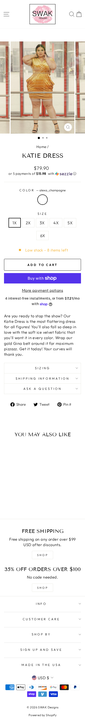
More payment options (42, 290)
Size (42, 214)
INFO (41, 604)
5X (70, 222)
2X (28, 222)
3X (42, 222)
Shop (42, 587)
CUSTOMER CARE (41, 619)
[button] (42, 173)
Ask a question (42, 389)
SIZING (42, 368)
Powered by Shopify (42, 715)
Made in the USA (41, 665)
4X (56, 222)
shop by (41, 634)
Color (42, 190)
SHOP (42, 555)
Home (41, 146)
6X (42, 235)
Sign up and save (41, 650)
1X (15, 222)
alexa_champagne (42, 199)
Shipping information (43, 378)
